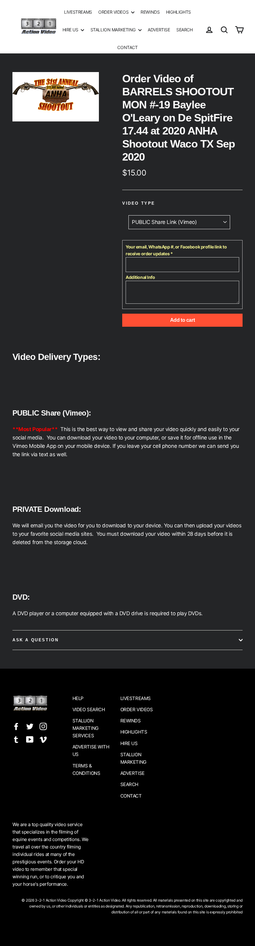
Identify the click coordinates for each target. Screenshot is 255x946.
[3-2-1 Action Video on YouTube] (30, 739)
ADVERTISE (159, 29)
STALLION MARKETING (113, 29)
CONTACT (127, 47)
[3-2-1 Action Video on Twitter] (30, 726)
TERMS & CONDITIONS (86, 769)
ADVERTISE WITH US (90, 750)
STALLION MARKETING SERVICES (85, 728)
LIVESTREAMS (78, 12)
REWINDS (150, 12)
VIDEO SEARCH (88, 709)
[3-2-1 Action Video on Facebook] (16, 726)
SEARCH (184, 29)
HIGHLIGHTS (178, 12)
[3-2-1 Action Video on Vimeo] (43, 739)
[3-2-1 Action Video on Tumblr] (16, 739)
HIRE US (71, 29)
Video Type (138, 203)
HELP (78, 698)
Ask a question (35, 640)
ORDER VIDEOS (113, 12)
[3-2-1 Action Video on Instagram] (43, 726)
